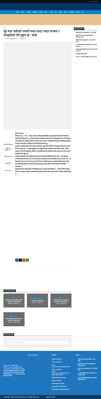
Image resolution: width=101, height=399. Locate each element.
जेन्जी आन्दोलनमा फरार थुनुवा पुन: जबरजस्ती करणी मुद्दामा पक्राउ (61, 300)
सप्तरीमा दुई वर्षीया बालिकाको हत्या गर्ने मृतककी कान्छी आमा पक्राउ (14, 319)
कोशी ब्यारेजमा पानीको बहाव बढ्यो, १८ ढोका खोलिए (34, 21)
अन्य (82, 12)
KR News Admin (8, 144)
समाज (14, 297)
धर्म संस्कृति (72, 12)
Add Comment (8, 156)
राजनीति (40, 12)
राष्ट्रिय (28, 12)
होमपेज (17, 12)
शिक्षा (56, 12)
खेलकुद (60, 12)
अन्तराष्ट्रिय (34, 12)
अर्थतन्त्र (78, 12)
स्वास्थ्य (51, 12)
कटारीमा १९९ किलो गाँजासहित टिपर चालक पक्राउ (86, 57)
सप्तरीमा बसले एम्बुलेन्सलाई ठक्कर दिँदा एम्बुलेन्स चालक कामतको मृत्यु (14, 300)
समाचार (22, 12)
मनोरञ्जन (66, 12)
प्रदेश (45, 12)
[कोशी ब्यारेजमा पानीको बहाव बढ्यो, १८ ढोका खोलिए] (13, 21)
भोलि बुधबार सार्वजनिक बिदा (37, 301)
